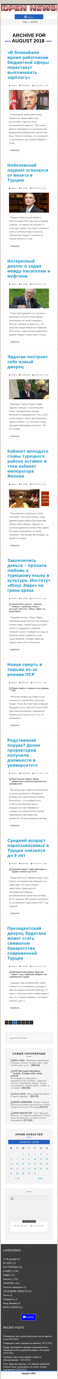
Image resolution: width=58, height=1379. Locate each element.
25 (41, 1168)
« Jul (17, 1178)
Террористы (9, 1299)
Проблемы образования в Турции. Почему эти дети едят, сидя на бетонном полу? (30, 1062)
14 (17, 1164)
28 (17, 1173)
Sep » (41, 1178)
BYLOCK (7, 1263)
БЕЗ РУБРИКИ (10, 1267)
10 (35, 1159)
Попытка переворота (13, 1287)
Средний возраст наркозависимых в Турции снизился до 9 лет (28, 848)
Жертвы (25, 682)
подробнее (14, 150)
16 (29, 1164)
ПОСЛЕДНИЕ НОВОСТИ (15, 1291)
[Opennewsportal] (29, 8)
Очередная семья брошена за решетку (22, 1343)
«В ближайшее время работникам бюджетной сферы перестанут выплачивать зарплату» (28, 65)
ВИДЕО (7, 1275)
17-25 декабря (10, 1259)
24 (35, 1168)
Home (25, 22)
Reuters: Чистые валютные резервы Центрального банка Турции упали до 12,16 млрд (30, 1104)
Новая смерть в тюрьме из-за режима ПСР (24, 669)
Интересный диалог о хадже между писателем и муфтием (28, 268)
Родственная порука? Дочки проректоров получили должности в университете (23, 753)
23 (29, 1168)
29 (23, 1173)
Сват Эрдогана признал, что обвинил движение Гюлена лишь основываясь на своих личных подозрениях (30, 1116)
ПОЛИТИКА (25, 85)
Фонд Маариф (10, 1303)
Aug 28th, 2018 (41, 85)
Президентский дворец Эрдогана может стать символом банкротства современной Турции (26, 943)
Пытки (6, 1295)
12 (47, 1159)
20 (11, 1168)
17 (35, 1164)
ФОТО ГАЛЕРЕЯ (29, 1221)
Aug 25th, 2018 (39, 598)
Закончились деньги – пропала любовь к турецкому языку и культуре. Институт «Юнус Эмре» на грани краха (28, 575)
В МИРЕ (24, 188)
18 (41, 1164)
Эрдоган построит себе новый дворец (27, 361)
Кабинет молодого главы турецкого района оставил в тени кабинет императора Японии (27, 464)
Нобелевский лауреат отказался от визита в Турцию (27, 173)
